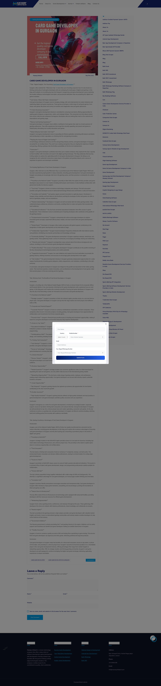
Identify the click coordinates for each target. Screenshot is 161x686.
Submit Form (80, 358)
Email (57, 341)
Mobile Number (73, 333)
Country (62, 333)
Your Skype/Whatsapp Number (64, 349)
